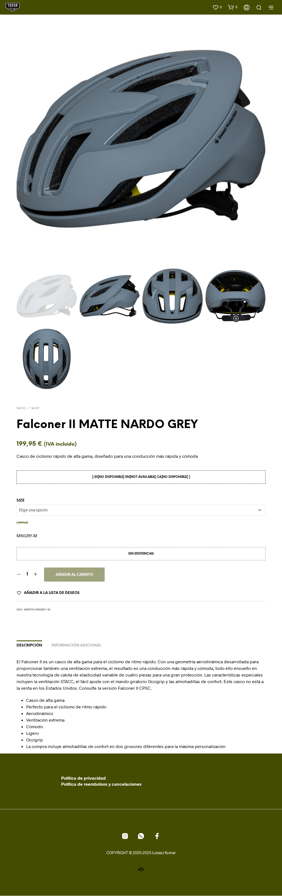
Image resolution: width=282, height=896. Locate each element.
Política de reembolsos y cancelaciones (101, 784)
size (21, 500)
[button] (217, 7)
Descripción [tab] (29, 645)
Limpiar (22, 522)
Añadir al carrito (74, 575)
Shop (35, 408)
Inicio (21, 408)
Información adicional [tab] (76, 645)
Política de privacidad (83, 777)
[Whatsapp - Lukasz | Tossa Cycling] (141, 836)
